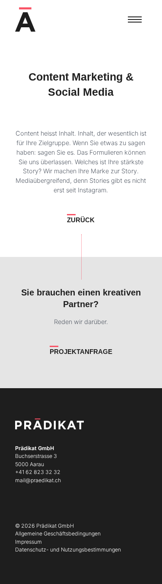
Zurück (81, 220)
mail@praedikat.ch (38, 480)
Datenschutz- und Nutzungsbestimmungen (68, 549)
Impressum (28, 542)
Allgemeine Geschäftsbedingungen (58, 533)
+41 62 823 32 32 (37, 472)
